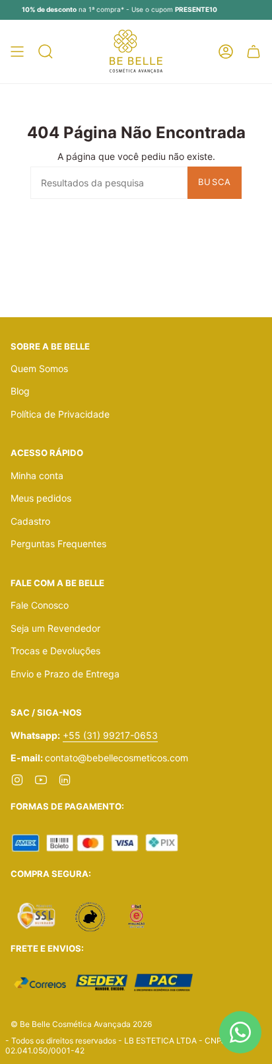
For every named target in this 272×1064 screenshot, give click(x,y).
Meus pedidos (41, 498)
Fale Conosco (40, 605)
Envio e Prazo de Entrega (65, 673)
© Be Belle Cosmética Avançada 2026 (81, 1024)
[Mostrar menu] (17, 51)
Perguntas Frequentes (58, 543)
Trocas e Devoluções (55, 650)
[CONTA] (226, 51)
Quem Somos (39, 368)
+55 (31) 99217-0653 (110, 735)
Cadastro (30, 521)
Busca (215, 181)
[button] (45, 51)
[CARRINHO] (253, 51)
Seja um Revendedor (55, 628)
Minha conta (37, 475)
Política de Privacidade (60, 414)
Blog (20, 391)
